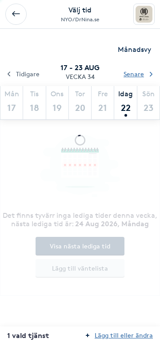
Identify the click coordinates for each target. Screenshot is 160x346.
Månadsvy (134, 49)
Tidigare (28, 74)
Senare (134, 74)
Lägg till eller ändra (124, 335)
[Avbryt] (16, 14)
